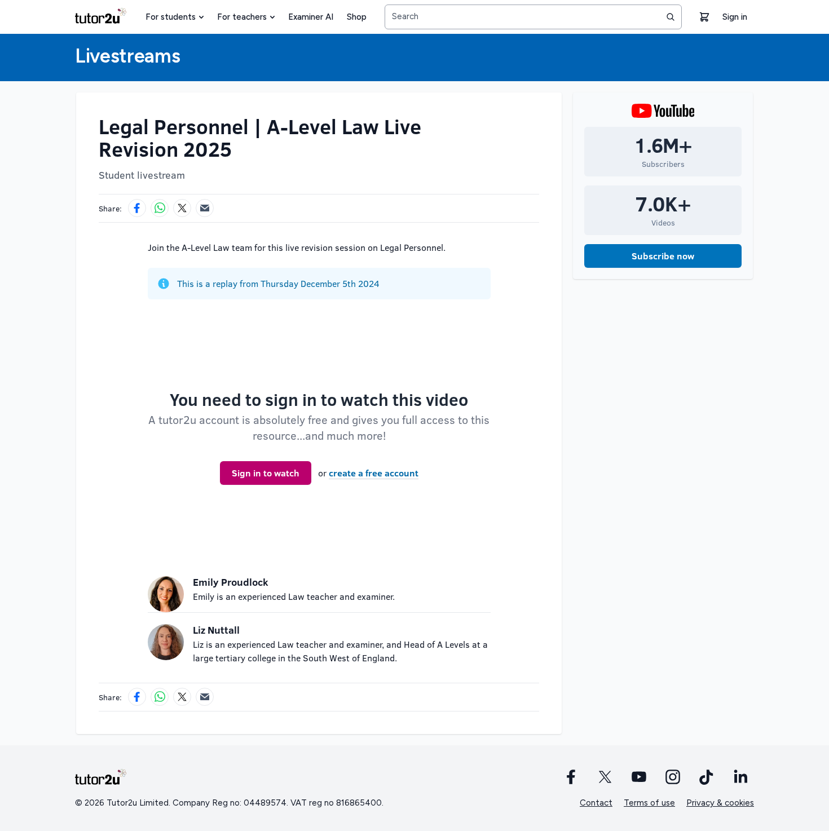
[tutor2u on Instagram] (672, 776)
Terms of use (649, 803)
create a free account (373, 473)
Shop (357, 17)
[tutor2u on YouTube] (638, 776)
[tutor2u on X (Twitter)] (605, 776)
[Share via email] (205, 208)
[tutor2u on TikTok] (706, 776)
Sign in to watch (265, 473)
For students (170, 17)
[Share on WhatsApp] (160, 208)
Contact (596, 803)
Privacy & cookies (720, 803)
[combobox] (533, 17)
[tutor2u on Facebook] (571, 776)
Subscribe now (663, 256)
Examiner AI (310, 17)
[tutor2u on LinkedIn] (740, 776)
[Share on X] (182, 208)
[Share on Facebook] (137, 208)
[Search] (670, 17)
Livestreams (127, 56)
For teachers (242, 17)
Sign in (734, 17)
